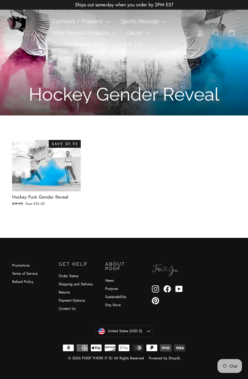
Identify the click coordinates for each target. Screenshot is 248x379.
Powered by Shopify (164, 358)
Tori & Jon (131, 44)
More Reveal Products (81, 33)
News (109, 280)
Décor (135, 33)
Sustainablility (115, 297)
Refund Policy (22, 281)
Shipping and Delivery (76, 284)
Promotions (21, 265)
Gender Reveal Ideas (79, 44)
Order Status (68, 276)
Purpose (111, 288)
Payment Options (72, 300)
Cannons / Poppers (78, 21)
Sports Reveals (141, 21)
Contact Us (67, 308)
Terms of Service (25, 273)
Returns (64, 292)
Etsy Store (113, 305)
